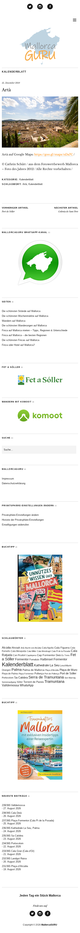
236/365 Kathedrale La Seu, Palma (20, 828)
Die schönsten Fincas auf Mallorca (20, 340)
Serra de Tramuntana (46, 677)
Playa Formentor (26, 673)
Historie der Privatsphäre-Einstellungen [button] (23, 519)
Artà (25, 184)
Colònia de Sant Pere (66, 210)
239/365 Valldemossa (13, 805)
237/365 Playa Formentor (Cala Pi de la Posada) (28, 820)
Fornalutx (34, 659)
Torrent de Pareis (33, 682)
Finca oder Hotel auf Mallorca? (18, 345)
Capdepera (31, 655)
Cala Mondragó (44, 651)
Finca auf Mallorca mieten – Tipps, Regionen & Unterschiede (34, 330)
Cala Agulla (48, 647)
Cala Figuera (62, 647)
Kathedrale (41, 665)
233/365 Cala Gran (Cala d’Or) (18, 851)
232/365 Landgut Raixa (14, 858)
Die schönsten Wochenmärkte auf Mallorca (25, 316)
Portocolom (7, 677)
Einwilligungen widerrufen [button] (15, 524)
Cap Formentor (46, 655)
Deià (58, 655)
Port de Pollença (51, 673)
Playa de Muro (68, 669)
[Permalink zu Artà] (40, 146)
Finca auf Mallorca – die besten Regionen (24, 335)
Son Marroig (70, 678)
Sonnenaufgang (9, 682)
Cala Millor (31, 651)
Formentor (22, 659)
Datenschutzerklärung (13, 483)
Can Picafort (19, 655)
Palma (17, 670)
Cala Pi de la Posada (61, 651)
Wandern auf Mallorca (13, 320)
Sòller (20, 682)
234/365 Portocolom (12, 843)
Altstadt (16, 647)
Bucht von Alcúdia (33, 648)
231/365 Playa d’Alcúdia (15, 866)
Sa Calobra (21, 677)
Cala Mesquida (18, 651)
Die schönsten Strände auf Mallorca (21, 311)
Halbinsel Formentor (53, 659)
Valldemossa (10, 685)
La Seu (54, 665)
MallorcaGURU (49, 924)
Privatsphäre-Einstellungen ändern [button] (20, 515)
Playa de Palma (10, 673)
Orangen (6, 670)
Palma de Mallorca (33, 670)
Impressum (8, 478)
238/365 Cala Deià (12, 812)
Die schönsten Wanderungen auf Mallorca (24, 325)
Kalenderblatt (14, 71)
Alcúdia (6, 647)
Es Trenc (65, 655)
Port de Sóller (15, 210)
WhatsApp (26, 685)
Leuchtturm (65, 665)
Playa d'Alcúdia (52, 670)
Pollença (39, 673)
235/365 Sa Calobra (12, 835)
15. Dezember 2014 (11, 83)
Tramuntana (54, 681)
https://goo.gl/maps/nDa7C (53, 154)
